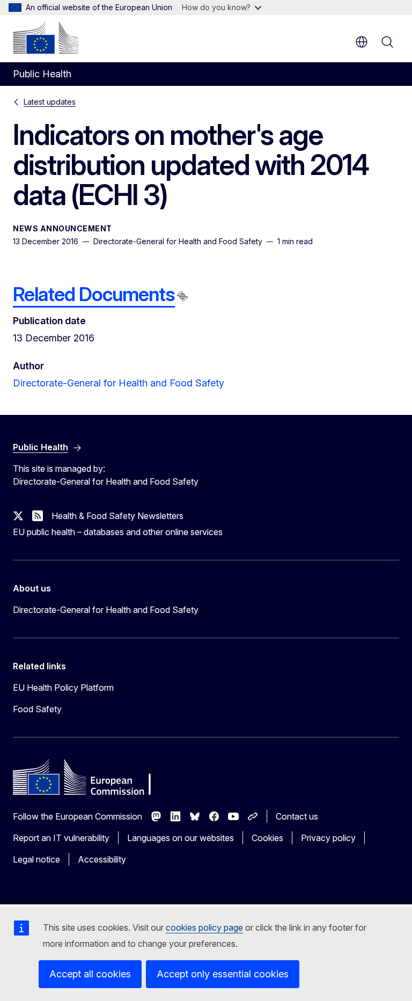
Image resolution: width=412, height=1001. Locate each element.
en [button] (361, 42)
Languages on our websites (180, 837)
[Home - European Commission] (45, 37)
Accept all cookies (90, 974)
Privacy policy (328, 837)
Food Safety (37, 709)
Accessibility (102, 859)
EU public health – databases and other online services (118, 532)
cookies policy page (204, 927)
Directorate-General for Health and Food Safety (118, 383)
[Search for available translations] (182, 296)
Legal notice (36, 859)
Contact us (297, 816)
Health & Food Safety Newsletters (117, 515)
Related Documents (94, 294)
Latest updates (50, 101)
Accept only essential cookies (223, 974)
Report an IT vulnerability (61, 837)
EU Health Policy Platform (63, 687)
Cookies (267, 837)
